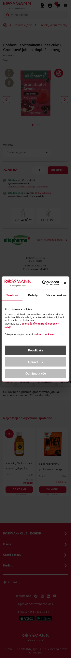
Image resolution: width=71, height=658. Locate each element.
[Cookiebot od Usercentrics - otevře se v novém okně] (45, 283)
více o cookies (44, 334)
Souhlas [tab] (12, 295)
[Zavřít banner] (65, 283)
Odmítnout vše (35, 373)
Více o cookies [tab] (56, 295)
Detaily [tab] (33, 295)
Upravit (33, 361)
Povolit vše (35, 350)
